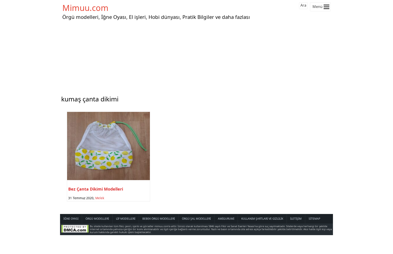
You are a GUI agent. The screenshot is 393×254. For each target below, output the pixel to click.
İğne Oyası (70, 219)
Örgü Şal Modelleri (196, 219)
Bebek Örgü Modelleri (158, 219)
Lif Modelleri (125, 219)
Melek (99, 198)
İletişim (296, 219)
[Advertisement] (196, 56)
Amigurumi (226, 219)
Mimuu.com (85, 7)
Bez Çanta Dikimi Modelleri (95, 189)
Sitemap (314, 219)
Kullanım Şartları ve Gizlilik (262, 219)
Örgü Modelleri (97, 219)
